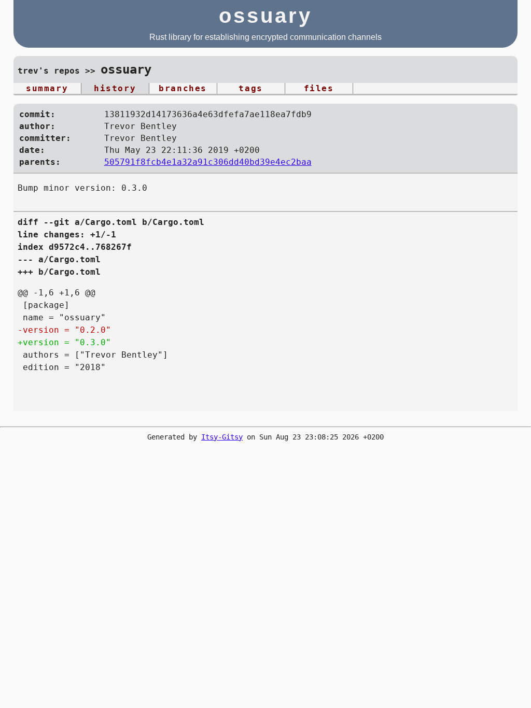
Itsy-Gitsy (222, 437)
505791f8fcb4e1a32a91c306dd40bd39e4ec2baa (208, 162)
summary (47, 88)
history (115, 88)
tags (250, 88)
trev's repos (49, 71)
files (319, 88)
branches (183, 88)
